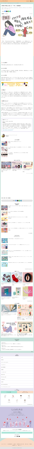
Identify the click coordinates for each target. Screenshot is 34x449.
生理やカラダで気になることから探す (25, 392)
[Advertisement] (17, 52)
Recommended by (28, 173)
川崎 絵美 (6, 13)
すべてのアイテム (29, 404)
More (32, 351)
